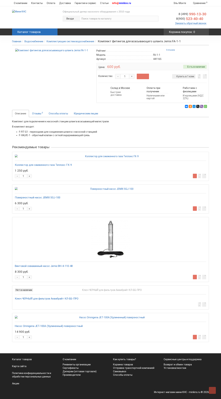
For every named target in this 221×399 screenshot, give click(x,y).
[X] (197, 106)
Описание (20, 113)
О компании (20, 3)
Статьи (104, 3)
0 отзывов (170, 50)
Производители (72, 374)
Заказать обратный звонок (190, 23)
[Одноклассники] (190, 106)
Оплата (51, 3)
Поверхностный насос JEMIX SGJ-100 (37, 197)
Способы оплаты (58, 113)
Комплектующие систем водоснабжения (70, 41)
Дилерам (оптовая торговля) (80, 371)
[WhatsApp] (205, 106)
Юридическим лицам (86, 113)
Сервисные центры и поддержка (182, 359)
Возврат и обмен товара (178, 364)
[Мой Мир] (194, 106)
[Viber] (201, 106)
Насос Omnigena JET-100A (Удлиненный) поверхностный (49, 326)
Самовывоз (119, 371)
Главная (16, 41)
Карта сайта (19, 366)
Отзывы (37, 113)
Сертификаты (71, 368)
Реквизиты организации (77, 364)
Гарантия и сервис (85, 3)
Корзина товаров (123, 364)
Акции (15, 383)
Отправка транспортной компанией (133, 368)
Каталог (29, 32)
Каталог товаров (22, 359)
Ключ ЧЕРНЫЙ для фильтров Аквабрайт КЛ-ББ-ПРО (46, 298)
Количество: (105, 76)
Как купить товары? (124, 359)
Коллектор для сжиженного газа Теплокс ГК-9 (43, 164)
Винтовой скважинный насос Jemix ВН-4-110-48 (44, 266)
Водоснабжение (34, 41)
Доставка (65, 3)
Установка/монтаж (175, 368)
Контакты (37, 3)
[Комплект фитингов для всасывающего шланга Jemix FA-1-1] (51, 50)
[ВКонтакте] (186, 106)
